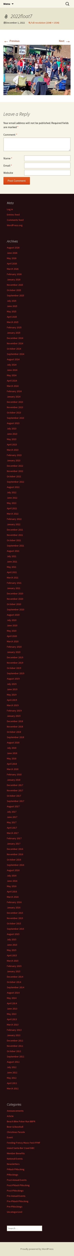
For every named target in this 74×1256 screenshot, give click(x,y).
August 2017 (13, 806)
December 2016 (15, 848)
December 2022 (15, 465)
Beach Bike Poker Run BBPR (21, 1121)
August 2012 (13, 1061)
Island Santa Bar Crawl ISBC (21, 1148)
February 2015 (14, 966)
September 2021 (15, 545)
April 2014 (12, 1003)
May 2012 (11, 1077)
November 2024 (15, 343)
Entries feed (13, 214)
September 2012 (15, 1056)
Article (10, 1116)
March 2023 (12, 449)
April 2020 (12, 636)
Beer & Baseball (15, 1126)
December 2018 (15, 721)
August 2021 (13, 550)
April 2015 (12, 955)
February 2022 (14, 519)
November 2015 (15, 918)
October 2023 (14, 412)
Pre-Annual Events (16, 1195)
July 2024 (11, 364)
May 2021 (11, 566)
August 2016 (13, 870)
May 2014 (11, 998)
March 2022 (12, 513)
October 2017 (14, 795)
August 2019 (13, 678)
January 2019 (13, 715)
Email (7, 165)
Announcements (15, 1110)
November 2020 (15, 598)
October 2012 (14, 1051)
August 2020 (13, 614)
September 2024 (15, 354)
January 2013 (13, 1035)
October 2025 (14, 290)
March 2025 (12, 322)
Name (7, 158)
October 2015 (14, 923)
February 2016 (14, 902)
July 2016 (11, 875)
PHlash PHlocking (15, 1169)
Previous (11, 41)
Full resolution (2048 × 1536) (45, 22)
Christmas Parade (16, 1132)
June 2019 (12, 689)
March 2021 (12, 577)
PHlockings (12, 1174)
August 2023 (13, 423)
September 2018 (15, 737)
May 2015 (11, 950)
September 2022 (15, 481)
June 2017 (12, 817)
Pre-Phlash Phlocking (17, 1201)
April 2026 (12, 263)
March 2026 (12, 268)
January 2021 (13, 588)
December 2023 (15, 401)
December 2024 (15, 338)
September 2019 (15, 673)
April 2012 (12, 1083)
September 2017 (15, 801)
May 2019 (11, 694)
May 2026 (11, 258)
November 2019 (15, 662)
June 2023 (12, 433)
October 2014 (14, 982)
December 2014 (15, 976)
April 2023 (12, 444)
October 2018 (14, 731)
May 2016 (11, 886)
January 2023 (13, 460)
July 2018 (11, 747)
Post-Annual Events (17, 1179)
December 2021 (15, 529)
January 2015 (13, 971)
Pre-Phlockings (14, 1206)
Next (65, 41)
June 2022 (12, 497)
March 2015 (12, 960)
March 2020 (12, 641)
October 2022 (14, 476)
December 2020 (15, 593)
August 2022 (13, 487)
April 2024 (12, 380)
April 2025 (12, 316)
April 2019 (12, 699)
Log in (10, 209)
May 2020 (11, 630)
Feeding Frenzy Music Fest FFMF (23, 1142)
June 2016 (12, 880)
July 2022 (11, 492)
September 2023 (15, 417)
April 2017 (12, 827)
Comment (10, 134)
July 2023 (11, 428)
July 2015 (11, 939)
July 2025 (11, 300)
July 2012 (11, 1067)
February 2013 (14, 1029)
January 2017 (13, 843)
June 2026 (12, 252)
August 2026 (13, 247)
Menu (6, 3)
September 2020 (15, 609)
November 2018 (15, 726)
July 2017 (11, 811)
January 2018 (13, 779)
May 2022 (11, 503)
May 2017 (11, 822)
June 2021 (12, 561)
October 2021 (14, 540)
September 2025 (15, 295)
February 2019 (14, 710)
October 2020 (14, 604)
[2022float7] (37, 69)
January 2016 (13, 907)
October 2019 (14, 668)
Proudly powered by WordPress (37, 1249)
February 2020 (14, 646)
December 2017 (15, 785)
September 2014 (15, 987)
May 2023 (11, 439)
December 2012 (15, 1040)
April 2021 (12, 572)
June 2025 (12, 306)
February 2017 (14, 838)
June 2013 (12, 1008)
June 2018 (12, 753)
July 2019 (11, 684)
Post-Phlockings (15, 1190)
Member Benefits (16, 1153)
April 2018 (12, 763)
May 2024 (11, 375)
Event (10, 1137)
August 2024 (13, 359)
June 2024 (12, 370)
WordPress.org (15, 225)
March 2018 (12, 769)
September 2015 (15, 928)
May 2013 (11, 1013)
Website (8, 172)
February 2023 (14, 455)
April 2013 (12, 1019)
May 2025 (11, 311)
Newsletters (13, 1164)
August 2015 (13, 934)
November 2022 (15, 471)
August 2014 (13, 992)
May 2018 (11, 758)
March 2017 (12, 833)
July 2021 (11, 556)
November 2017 (15, 790)
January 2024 (13, 396)
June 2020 (12, 625)
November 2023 (15, 407)
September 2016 (15, 864)
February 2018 (14, 774)
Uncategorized (14, 1211)
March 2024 (12, 385)
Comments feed (15, 219)
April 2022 (12, 508)
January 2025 (13, 332)
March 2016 (12, 896)
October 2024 (14, 348)
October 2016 (14, 859)
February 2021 (14, 582)
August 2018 (13, 742)
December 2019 (15, 657)
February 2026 (14, 274)
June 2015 (12, 944)
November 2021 (15, 534)
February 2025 (14, 327)
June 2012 (12, 1072)
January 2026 (13, 279)
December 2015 (15, 912)
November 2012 (15, 1045)
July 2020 (11, 620)
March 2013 (12, 1024)
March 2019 (12, 705)
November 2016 (15, 854)
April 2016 (12, 891)
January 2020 (13, 652)
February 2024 (14, 391)
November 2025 (15, 284)
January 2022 (13, 524)
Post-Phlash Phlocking (18, 1185)
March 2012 (12, 1088)
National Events (15, 1158)
